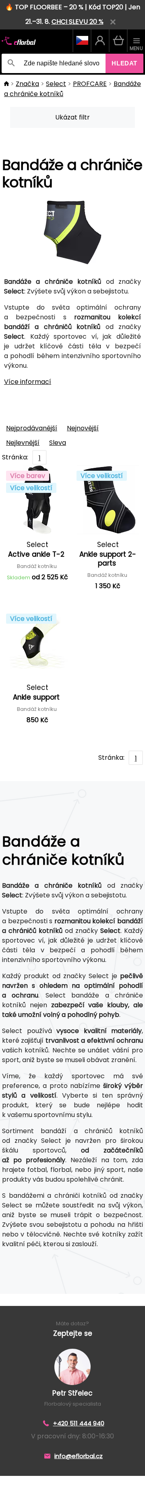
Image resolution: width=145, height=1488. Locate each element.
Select (56, 83)
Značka (27, 83)
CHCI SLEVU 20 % (78, 21)
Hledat (124, 63)
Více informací (27, 381)
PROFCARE (90, 83)
